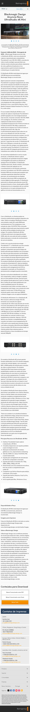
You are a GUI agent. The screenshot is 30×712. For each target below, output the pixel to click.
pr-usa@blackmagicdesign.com (11, 656)
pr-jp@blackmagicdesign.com (11, 622)
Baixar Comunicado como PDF (15, 592)
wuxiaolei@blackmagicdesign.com (12, 633)
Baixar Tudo (15, 602)
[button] (11, 41)
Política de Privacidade (6, 703)
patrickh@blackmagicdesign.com (11, 645)
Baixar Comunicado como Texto (15, 597)
